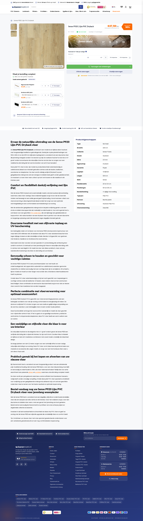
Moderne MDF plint (27, 92)
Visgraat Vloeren (80, 456)
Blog (51, 478)
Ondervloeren (55, 11)
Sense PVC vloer (119, 498)
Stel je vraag (114, 478)
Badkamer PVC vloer (81, 484)
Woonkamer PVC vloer (81, 481)
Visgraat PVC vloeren (81, 462)
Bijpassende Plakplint (27, 85)
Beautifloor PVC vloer (91, 502)
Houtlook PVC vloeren (81, 464)
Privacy (52, 476)
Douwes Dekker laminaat (38, 502)
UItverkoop (106, 11)
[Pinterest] (25, 464)
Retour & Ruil (53, 464)
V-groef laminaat (80, 470)
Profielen (43, 11)
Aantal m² (70, 54)
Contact (52, 453)
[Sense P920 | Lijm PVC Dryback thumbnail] (14, 27)
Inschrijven (121, 438)
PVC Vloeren (15, 11)
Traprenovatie (94, 11)
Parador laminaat (43, 505)
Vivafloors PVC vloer (59, 498)
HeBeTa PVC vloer (97, 498)
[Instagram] (21, 464)
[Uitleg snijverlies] (130, 58)
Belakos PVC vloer (33, 498)
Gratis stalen (53, 451)
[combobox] (55, 7)
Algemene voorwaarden (56, 484)
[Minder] (42, 85)
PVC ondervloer (36, 213)
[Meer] (48, 85)
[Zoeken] (81, 7)
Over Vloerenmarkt (55, 473)
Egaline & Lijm (67, 11)
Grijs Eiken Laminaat (81, 476)
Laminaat (26, 11)
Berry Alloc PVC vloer (65, 502)
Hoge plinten (78, 453)
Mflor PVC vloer (108, 498)
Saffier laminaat (32, 505)
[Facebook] (17, 464)
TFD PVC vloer (86, 498)
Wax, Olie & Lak (80, 11)
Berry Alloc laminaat (52, 502)
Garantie (52, 470)
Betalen (52, 467)
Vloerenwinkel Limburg (56, 487)
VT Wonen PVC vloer (46, 498)
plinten (30, 372)
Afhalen (52, 462)
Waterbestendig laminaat (82, 478)
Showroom (116, 11)
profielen (38, 372)
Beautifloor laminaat (78, 502)
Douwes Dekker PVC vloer (73, 498)
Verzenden (53, 459)
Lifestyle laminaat (21, 505)
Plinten (34, 11)
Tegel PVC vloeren (80, 459)
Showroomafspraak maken (114, 474)
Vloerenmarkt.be (54, 481)
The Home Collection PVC (23, 502)
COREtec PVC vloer (104, 502)
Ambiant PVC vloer (21, 498)
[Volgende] (62, 96)
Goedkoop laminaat (80, 473)
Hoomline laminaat (116, 502)
